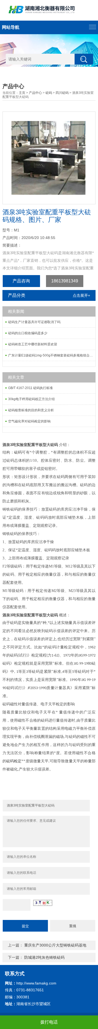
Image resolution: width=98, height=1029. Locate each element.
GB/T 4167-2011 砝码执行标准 (30, 388)
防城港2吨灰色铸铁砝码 (44, 957)
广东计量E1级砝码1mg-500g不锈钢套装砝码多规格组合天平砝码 (51, 355)
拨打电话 (49, 1022)
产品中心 (35, 93)
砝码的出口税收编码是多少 (27, 333)
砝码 (48, 93)
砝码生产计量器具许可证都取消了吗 (34, 322)
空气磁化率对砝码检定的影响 (29, 421)
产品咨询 (21, 281)
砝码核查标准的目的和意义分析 (31, 410)
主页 (22, 93)
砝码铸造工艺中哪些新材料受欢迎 (32, 344)
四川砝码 (62, 93)
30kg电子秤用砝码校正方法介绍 (31, 399)
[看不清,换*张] (42, 902)
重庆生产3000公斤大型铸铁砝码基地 (55, 945)
